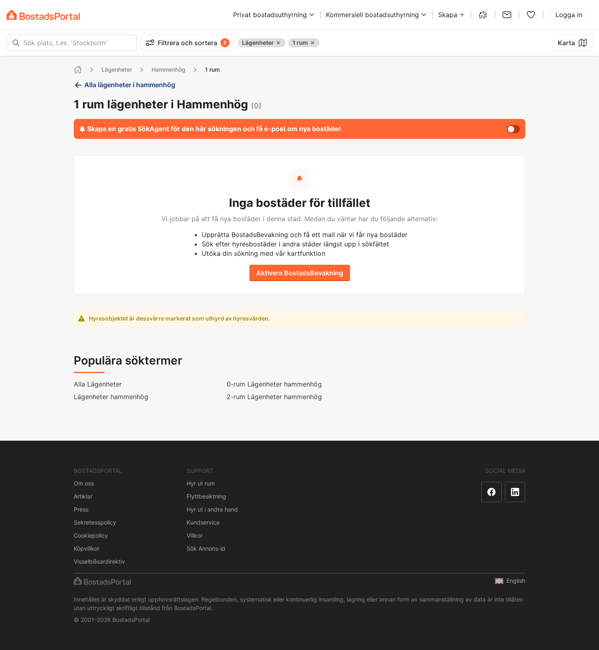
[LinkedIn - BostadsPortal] (515, 492)
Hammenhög (168, 69)
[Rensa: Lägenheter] (278, 43)
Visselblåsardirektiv (99, 561)
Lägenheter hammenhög (111, 397)
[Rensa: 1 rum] (312, 43)
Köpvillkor (86, 548)
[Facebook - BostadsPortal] (491, 492)
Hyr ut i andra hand (212, 509)
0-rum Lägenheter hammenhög (274, 384)
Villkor (195, 535)
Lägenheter (116, 69)
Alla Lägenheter (98, 384)
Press (81, 509)
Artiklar (83, 496)
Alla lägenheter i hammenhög (129, 85)
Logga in (568, 15)
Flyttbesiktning (206, 496)
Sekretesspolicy (95, 522)
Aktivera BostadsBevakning (299, 273)
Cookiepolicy (91, 535)
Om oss (84, 483)
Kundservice (203, 522)
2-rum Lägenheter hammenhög (274, 397)
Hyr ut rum (201, 483)
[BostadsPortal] (43, 15)
